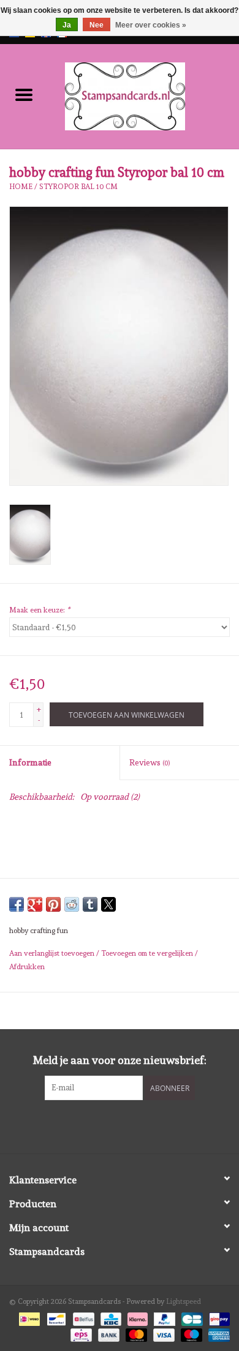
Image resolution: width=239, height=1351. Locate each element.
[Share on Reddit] (71, 904)
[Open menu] (24, 94)
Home (20, 186)
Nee (96, 25)
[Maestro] (190, 1333)
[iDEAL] (28, 1316)
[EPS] (79, 1333)
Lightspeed (183, 1301)
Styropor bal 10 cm (78, 186)
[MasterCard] (135, 1333)
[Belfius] (82, 1316)
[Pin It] (53, 904)
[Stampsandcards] (143, 94)
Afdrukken (27, 966)
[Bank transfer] (107, 1333)
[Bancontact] (55, 1316)
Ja (67, 25)
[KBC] (109, 1316)
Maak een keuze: (39, 610)
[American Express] (217, 1333)
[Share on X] (108, 904)
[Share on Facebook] (16, 904)
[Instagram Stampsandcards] (130, 1125)
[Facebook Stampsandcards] (109, 1125)
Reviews (149, 762)
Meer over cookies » (150, 25)
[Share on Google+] (35, 904)
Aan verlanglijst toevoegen (52, 953)
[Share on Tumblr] (90, 904)
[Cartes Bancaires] (190, 1316)
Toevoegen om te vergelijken (148, 953)
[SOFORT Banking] (136, 1316)
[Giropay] (217, 1316)
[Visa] (162, 1333)
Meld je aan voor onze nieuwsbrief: (120, 1060)
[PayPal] (163, 1316)
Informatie (30, 762)
